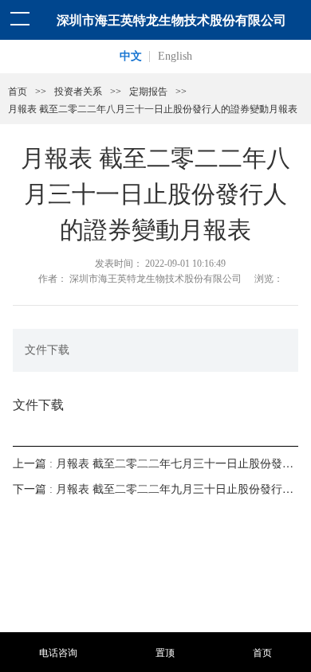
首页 (17, 91)
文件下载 (38, 404)
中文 (131, 56)
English (175, 56)
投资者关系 (78, 91)
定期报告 (148, 91)
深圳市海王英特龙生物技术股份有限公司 (171, 19)
